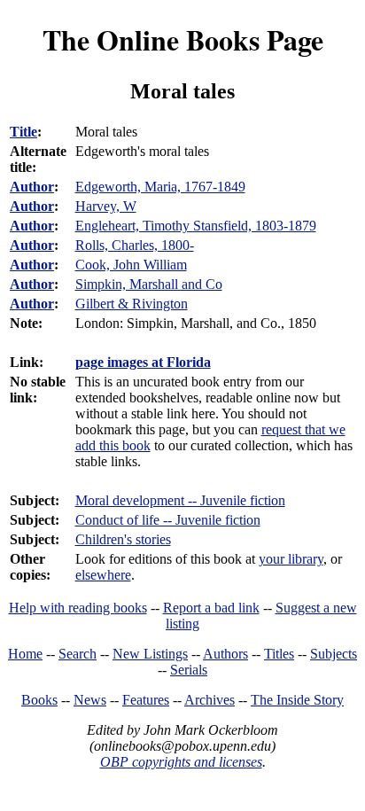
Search (77, 653)
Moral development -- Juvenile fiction (180, 500)
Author (32, 186)
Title (23, 131)
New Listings (150, 653)
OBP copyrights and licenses (181, 761)
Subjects (333, 653)
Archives (209, 699)
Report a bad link (211, 607)
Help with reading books (78, 607)
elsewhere (103, 574)
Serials (188, 669)
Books (39, 699)
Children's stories (123, 539)
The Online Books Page (183, 39)
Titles (279, 653)
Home (25, 653)
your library (291, 558)
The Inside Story (297, 699)
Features (145, 699)
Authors (225, 653)
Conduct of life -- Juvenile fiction (167, 519)
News (90, 699)
